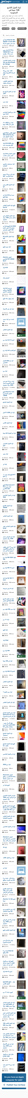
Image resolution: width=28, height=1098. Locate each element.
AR (26, 2)
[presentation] (25, 28)
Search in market (10, 35)
